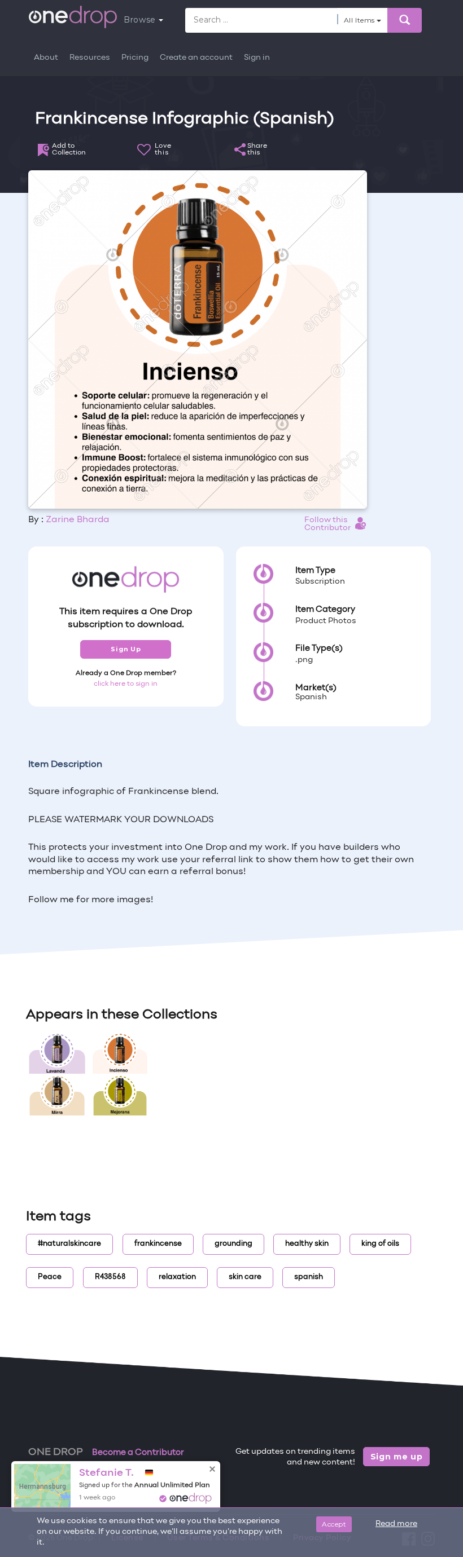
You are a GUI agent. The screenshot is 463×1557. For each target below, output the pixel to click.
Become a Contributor (138, 1453)
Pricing (134, 57)
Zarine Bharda (78, 519)
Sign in (257, 57)
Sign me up (396, 1457)
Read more (396, 1524)
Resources (89, 57)
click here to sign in (126, 684)
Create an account (196, 57)
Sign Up (126, 649)
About (46, 57)
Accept (334, 1524)
